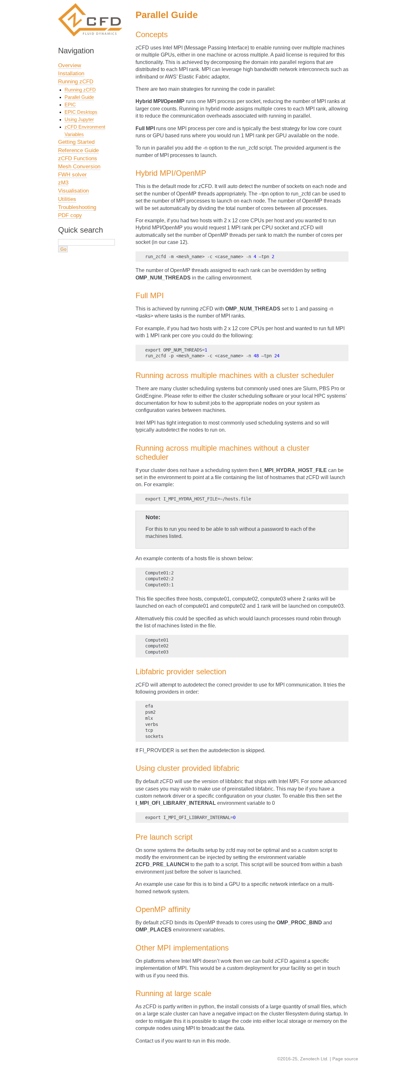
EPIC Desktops (81, 112)
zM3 (63, 183)
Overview (69, 65)
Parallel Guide (79, 97)
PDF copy (70, 215)
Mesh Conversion (79, 166)
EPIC (70, 104)
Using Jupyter (79, 119)
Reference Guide (78, 150)
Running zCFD (75, 82)
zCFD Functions (77, 158)
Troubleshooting (77, 207)
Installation (71, 73)
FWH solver (72, 175)
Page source (345, 1058)
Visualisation (73, 191)
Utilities (67, 199)
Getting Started (76, 142)
